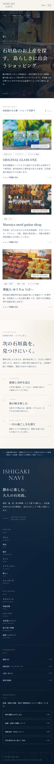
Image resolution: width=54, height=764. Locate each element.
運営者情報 (7, 680)
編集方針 (6, 659)
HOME (5, 15)
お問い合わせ (8, 673)
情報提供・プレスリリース (13, 666)
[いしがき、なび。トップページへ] (16, 475)
